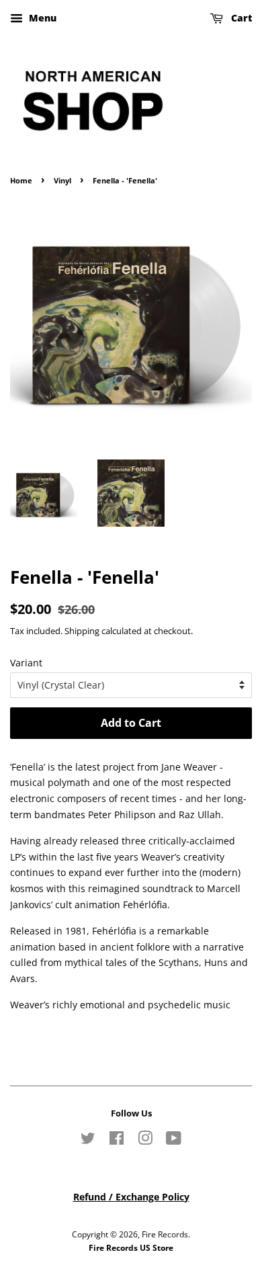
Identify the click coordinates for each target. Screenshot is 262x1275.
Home (21, 180)
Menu (41, 17)
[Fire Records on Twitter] (88, 1140)
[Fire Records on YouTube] (173, 1140)
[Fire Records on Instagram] (145, 1140)
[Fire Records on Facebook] (116, 1140)
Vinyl (62, 180)
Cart (240, 17)
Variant (26, 662)
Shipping (81, 631)
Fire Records (165, 1234)
